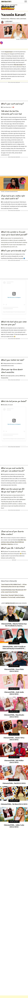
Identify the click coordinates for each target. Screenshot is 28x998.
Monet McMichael (19, 542)
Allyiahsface (4, 544)
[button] (26, 1)
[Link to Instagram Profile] (1, 42)
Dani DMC (20, 540)
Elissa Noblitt (9, 21)
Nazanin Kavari (8, 51)
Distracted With (13, 4)
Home (2, 4)
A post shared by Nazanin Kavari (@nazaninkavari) (14, 311)
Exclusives (7, 4)
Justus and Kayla (10, 542)
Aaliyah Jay (10, 544)
